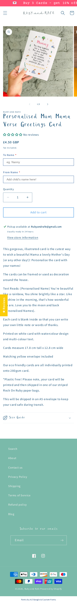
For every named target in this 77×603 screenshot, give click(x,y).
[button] (5, 13)
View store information (22, 237)
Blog (11, 514)
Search (12, 449)
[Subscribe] (62, 540)
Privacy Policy (17, 477)
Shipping (14, 486)
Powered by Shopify (51, 588)
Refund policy (17, 504)
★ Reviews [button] (4, 305)
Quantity (8, 189)
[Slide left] (29, 104)
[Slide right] (47, 104)
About (12, 458)
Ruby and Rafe (32, 588)
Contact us (15, 467)
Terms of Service (19, 495)
